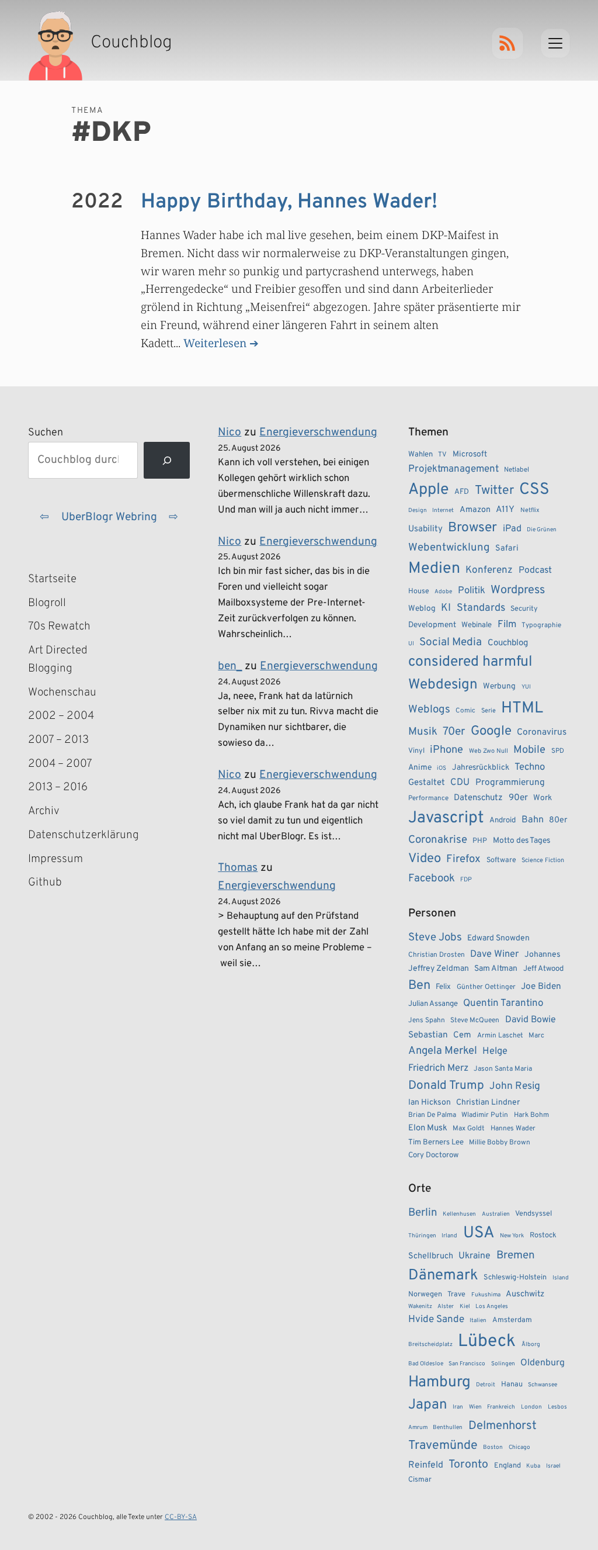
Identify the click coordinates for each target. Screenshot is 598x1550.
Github (62, 884)
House (418, 591)
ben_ (230, 666)
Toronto (468, 1465)
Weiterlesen (214, 343)
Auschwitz (525, 1294)
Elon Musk (427, 1128)
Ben (419, 986)
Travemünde (443, 1446)
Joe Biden (541, 986)
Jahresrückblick (480, 768)
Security (524, 609)
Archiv (44, 811)
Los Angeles (491, 1306)
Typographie (541, 625)
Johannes (542, 955)
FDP (466, 880)
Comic (465, 711)
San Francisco (466, 1364)
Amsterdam (512, 1320)
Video (424, 858)
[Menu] (555, 43)
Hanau (512, 1384)
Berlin (422, 1213)
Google (491, 731)
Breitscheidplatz (430, 1344)
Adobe (443, 592)
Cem (462, 1035)
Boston (493, 1447)
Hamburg (439, 1382)
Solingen (503, 1364)
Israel (553, 1466)
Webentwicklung (449, 548)
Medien (434, 569)
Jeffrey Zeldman (438, 969)
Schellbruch (430, 1256)
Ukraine (474, 1256)
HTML (522, 708)
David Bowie (530, 1020)
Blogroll (47, 603)
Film (507, 624)
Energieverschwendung (318, 432)
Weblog (422, 609)
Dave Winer (494, 954)
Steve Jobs (435, 937)
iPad (512, 529)
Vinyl (416, 751)
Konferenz (489, 570)
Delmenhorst (502, 1426)
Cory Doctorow (433, 1155)
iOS (441, 768)
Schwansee (542, 1385)
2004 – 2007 (60, 764)
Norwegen (425, 1294)
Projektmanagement (453, 469)
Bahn (532, 820)
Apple (428, 490)
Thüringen (422, 1236)
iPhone (446, 750)
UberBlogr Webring (109, 517)
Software (501, 860)
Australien (496, 1214)
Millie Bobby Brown (499, 1142)
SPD (557, 751)
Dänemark (443, 1275)
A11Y (505, 509)
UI (411, 644)
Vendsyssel (533, 1214)
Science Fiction (542, 860)
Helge (494, 1051)
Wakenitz (420, 1306)
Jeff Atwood (543, 969)
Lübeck (487, 1341)
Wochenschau (62, 693)
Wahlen (420, 454)
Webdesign (443, 685)
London (531, 1407)
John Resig (514, 1086)
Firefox (463, 859)
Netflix (530, 510)
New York (512, 1236)
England (507, 1466)
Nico (229, 432)
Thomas (238, 868)
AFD (461, 492)
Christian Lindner (488, 1103)
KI (446, 608)
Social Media (450, 642)
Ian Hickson (429, 1103)
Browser (472, 528)
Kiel (465, 1306)
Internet (443, 510)
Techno (529, 767)
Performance (428, 798)
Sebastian (428, 1035)
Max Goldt (469, 1128)
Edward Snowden (498, 938)
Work (542, 798)
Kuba (533, 1466)
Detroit (485, 1385)
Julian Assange (433, 1004)
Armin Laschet (500, 1035)
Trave (456, 1294)
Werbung (499, 686)
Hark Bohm (531, 1115)
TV (442, 455)
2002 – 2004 (61, 716)
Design (417, 510)
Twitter (494, 491)
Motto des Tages (521, 841)
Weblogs (429, 710)
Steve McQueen (474, 1020)
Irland (449, 1236)
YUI (526, 687)
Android (502, 820)
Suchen (45, 433)
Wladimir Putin (484, 1115)
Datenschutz (478, 798)
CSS (534, 489)
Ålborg (530, 1344)
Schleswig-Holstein (515, 1277)
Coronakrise (437, 840)
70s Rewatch (59, 627)
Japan (427, 1405)
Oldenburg (542, 1363)
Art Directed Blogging (58, 659)
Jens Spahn (426, 1020)
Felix (443, 987)
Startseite (52, 579)
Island (560, 1278)
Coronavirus (541, 732)
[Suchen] (167, 460)
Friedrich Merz (438, 1068)
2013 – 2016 (58, 787)
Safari (507, 548)
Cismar (420, 1480)
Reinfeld (425, 1465)
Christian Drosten (436, 955)
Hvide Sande (436, 1319)
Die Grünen (542, 530)
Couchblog (508, 643)
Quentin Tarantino (503, 1003)
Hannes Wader (513, 1128)
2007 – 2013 (58, 740)
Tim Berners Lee (436, 1142)
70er (454, 732)
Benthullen (448, 1427)
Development (432, 625)
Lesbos (557, 1407)
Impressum (55, 859)
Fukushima (485, 1295)
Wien (475, 1407)
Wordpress (518, 590)
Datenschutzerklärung (79, 835)
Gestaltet (426, 782)
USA (479, 1233)
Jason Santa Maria (503, 1069)
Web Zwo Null (488, 751)
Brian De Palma (432, 1115)
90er (518, 798)
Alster (445, 1306)
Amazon (475, 509)
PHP (479, 841)
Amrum (417, 1427)
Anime (420, 768)
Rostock (543, 1235)
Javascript (446, 818)
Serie (488, 711)
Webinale (476, 625)
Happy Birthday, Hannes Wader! (289, 202)
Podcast (535, 570)
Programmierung (510, 782)
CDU (460, 782)
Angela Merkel (442, 1051)
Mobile (529, 750)
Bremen (515, 1255)
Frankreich (501, 1407)
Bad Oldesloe (425, 1364)
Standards (481, 608)
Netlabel (516, 470)
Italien (478, 1320)
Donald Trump (446, 1086)
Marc (536, 1035)
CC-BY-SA (181, 1517)
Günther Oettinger (486, 987)
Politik (471, 590)
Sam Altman (495, 969)
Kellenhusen (459, 1214)
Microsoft (470, 454)
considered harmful (470, 662)
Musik (422, 732)
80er (558, 820)
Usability (425, 529)
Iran (458, 1407)
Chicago (519, 1447)
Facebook (431, 878)
